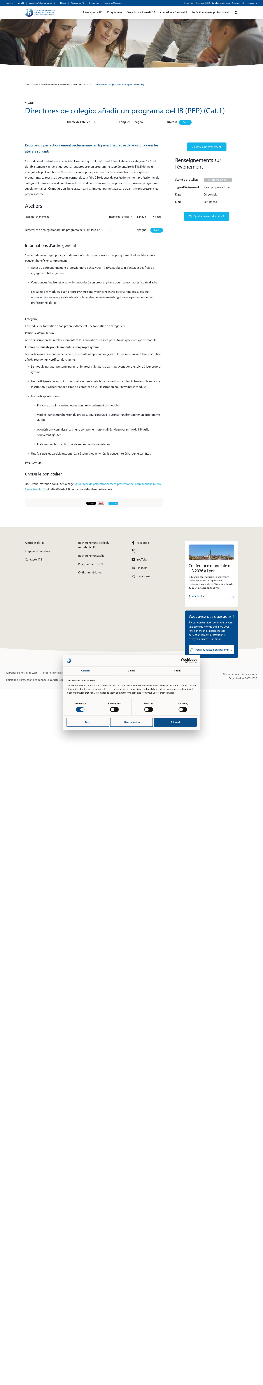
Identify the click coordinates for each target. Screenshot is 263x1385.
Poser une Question (113, 3)
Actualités (188, 3)
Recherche (94, 3)
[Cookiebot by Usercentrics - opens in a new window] (183, 660)
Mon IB (21, 3)
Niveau (157, 217)
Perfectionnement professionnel (55, 85)
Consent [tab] (85, 670)
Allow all (175, 722)
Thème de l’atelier (121, 217)
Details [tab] (131, 670)
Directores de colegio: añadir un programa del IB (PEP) (119, 85)
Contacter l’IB (238, 3)
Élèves (63, 3)
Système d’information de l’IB (42, 3)
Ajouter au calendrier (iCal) (208, 216)
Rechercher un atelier (82, 85)
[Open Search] (236, 12)
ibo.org (9, 3)
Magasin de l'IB (77, 3)
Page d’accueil (31, 85)
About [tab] (177, 670)
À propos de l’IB (203, 3)
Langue (141, 217)
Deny (88, 722)
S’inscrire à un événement (206, 147)
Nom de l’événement (37, 217)
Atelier (29, 103)
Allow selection (131, 722)
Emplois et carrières (221, 3)
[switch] (114, 709)
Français (250, 3)
